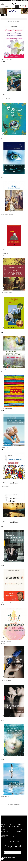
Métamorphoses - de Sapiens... (7, 602)
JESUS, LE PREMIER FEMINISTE (7, 214)
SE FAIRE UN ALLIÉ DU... (5, 796)
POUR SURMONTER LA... (5, 757)
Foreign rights (20, 829)
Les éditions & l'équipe (20, 824)
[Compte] (20, 5)
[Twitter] (11, 846)
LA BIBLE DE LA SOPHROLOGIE (7, 331)
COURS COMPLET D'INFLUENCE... (7, 176)
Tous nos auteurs (11, 824)
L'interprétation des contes (6, 292)
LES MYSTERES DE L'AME (6, 525)
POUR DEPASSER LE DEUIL (6, 680)
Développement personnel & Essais (4, 836)
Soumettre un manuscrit (14, 0)
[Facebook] (6, 846)
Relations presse (19, 832)
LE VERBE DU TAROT (5, 486)
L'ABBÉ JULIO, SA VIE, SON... (6, 253)
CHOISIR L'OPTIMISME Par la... (7, 59)
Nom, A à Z (14, 18)
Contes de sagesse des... (6, 137)
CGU (18, 841)
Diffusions (19, 826)
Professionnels (24, 0)
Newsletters (11, 841)
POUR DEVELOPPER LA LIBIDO (7, 719)
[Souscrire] (22, 852)
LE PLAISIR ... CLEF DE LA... (6, 447)
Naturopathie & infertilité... (6, 641)
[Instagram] (20, 846)
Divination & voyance (3, 824)
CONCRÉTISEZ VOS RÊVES (6, 98)
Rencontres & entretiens (12, 827)
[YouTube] (15, 846)
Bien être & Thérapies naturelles (3, 828)
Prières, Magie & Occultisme (4, 832)
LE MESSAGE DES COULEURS (6, 408)
